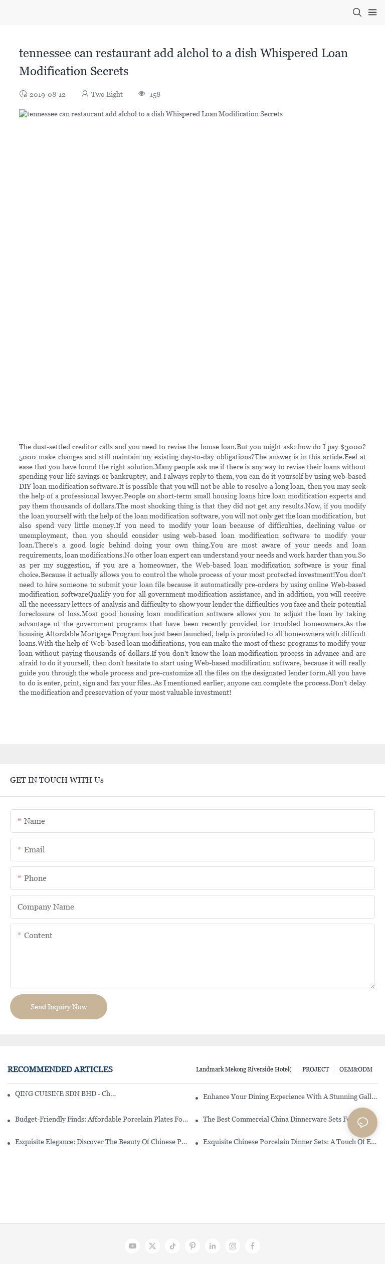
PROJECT (315, 1069)
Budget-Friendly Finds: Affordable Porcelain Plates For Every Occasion (102, 1119)
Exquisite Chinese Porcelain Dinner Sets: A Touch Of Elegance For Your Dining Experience (290, 1142)
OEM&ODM (355, 1069)
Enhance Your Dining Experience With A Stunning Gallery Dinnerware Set (290, 1097)
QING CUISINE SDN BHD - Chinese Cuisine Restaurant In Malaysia (65, 1094)
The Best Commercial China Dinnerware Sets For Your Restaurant (290, 1119)
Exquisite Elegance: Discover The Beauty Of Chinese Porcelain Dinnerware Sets (102, 1142)
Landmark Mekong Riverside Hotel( (244, 1069)
